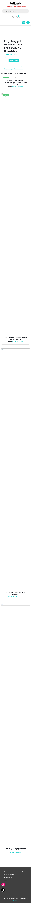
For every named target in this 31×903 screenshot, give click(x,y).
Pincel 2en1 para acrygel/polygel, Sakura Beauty (15, 338)
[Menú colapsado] (23, 22)
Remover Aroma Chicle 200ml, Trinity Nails (15, 849)
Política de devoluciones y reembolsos (14, 872)
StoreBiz (15, 900)
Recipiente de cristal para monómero (15, 593)
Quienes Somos (7, 877)
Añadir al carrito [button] (16, 79)
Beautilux (14, 67)
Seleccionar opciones (16, 592)
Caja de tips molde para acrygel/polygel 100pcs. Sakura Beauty (15, 82)
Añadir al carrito (14, 60)
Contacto (5, 880)
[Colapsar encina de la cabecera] (28, 22)
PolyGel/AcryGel (18, 69)
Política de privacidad (9, 874)
